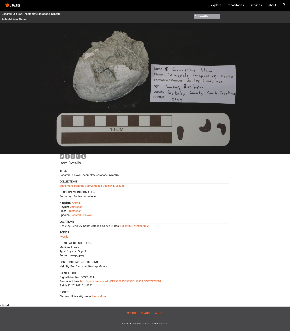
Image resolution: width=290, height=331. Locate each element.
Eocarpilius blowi (81, 215)
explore (216, 5)
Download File (203, 16)
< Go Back (4, 305)
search (146, 313)
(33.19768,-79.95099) (133, 226)
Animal (76, 203)
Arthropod (76, 207)
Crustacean (74, 211)
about (272, 5)
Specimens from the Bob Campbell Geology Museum (92, 185)
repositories (236, 5)
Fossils (64, 236)
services (256, 5)
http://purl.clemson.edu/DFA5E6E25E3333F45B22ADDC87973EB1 (120, 281)
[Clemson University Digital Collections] (12, 5)
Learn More (98, 296)
